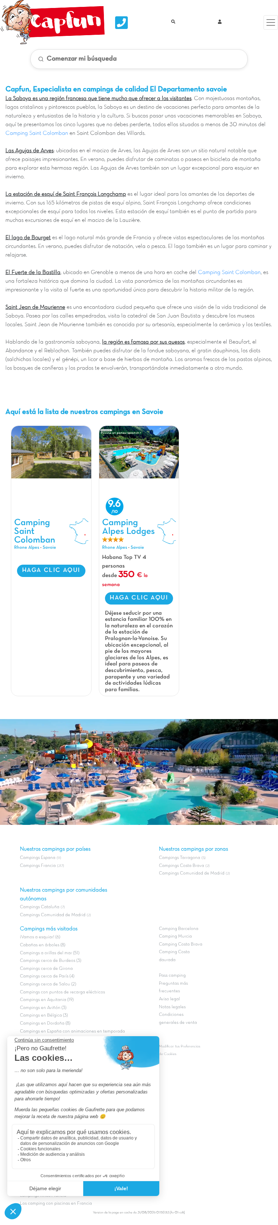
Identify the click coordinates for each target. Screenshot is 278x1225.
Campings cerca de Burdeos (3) (50, 961)
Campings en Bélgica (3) (44, 1015)
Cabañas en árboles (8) (42, 945)
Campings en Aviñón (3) (43, 1008)
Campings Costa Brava (181, 866)
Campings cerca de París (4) (47, 976)
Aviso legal (169, 999)
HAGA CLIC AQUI (51, 570)
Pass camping (172, 975)
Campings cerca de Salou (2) (48, 984)
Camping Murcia (175, 936)
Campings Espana (37, 858)
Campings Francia (38, 866)
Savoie (49, 547)
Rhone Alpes (26, 547)
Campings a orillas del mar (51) (49, 953)
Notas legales (172, 1007)
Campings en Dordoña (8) (45, 1023)
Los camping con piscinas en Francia (56, 1203)
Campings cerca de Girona (46, 969)
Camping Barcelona (178, 929)
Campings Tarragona (179, 858)
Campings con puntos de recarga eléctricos (62, 992)
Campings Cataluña (39, 907)
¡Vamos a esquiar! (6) (40, 937)
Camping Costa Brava (180, 944)
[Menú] (271, 22)
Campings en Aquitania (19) (46, 1000)
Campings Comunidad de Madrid (52, 915)
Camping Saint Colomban (36, 133)
